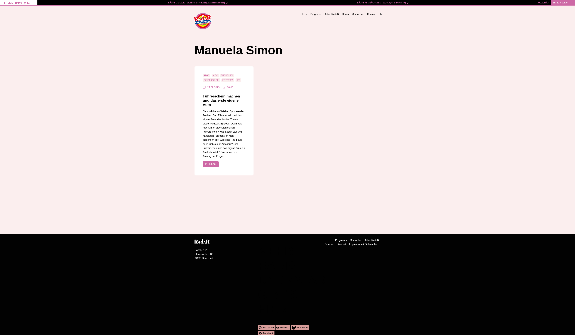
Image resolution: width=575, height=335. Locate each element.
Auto (215, 75)
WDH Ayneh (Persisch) (394, 2)
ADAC (206, 75)
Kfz (238, 80)
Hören (345, 14)
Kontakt (371, 14)
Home (304, 14)
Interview (227, 80)
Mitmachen (358, 14)
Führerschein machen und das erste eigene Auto (221, 100)
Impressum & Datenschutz (364, 244)
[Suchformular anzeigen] (381, 14)
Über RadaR (332, 14)
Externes (329, 244)
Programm (316, 14)
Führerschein (211, 80)
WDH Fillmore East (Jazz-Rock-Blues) (206, 2)
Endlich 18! (227, 75)
